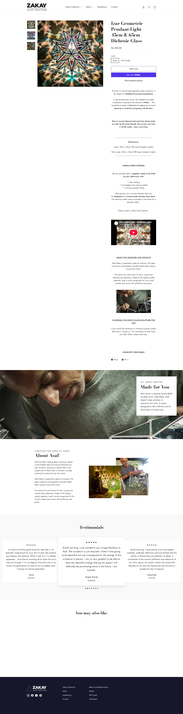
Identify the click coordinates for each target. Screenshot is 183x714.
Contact (114, 7)
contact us (126, 331)
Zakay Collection (73, 7)
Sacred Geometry (122, 99)
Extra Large (125, 60)
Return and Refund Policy (98, 687)
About (89, 7)
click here (143, 334)
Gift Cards (93, 695)
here (146, 127)
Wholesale (93, 699)
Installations (102, 7)
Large (115, 60)
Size (113, 56)
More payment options (134, 80)
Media (91, 691)
